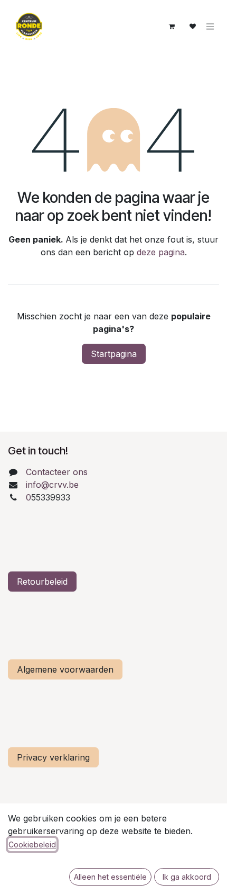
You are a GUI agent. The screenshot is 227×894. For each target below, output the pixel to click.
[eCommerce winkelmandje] (171, 26)
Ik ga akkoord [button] (187, 876)
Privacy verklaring (53, 757)
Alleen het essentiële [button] (110, 876)
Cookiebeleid (32, 844)
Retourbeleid (42, 581)
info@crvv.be (52, 484)
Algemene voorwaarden (65, 669)
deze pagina (161, 252)
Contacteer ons (57, 472)
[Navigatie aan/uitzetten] (210, 26)
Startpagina (114, 353)
